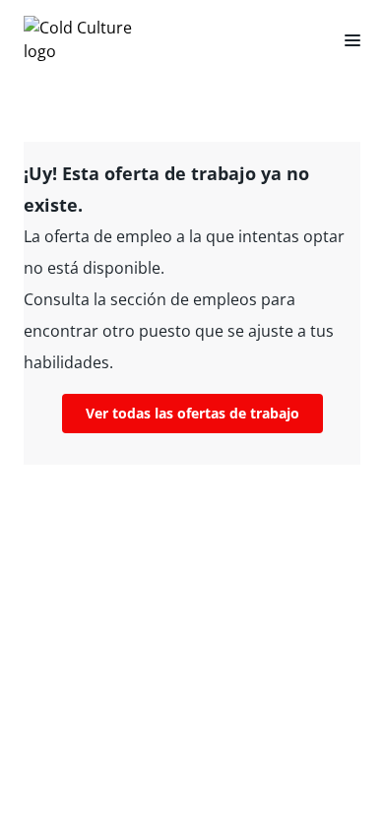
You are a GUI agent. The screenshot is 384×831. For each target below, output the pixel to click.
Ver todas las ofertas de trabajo (192, 413)
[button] (344, 39)
